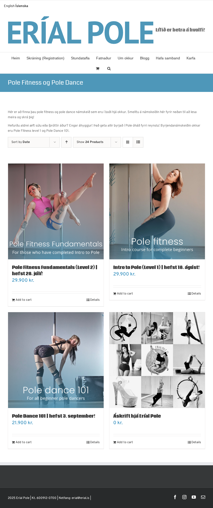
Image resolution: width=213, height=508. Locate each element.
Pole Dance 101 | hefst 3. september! (53, 416)
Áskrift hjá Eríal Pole (137, 416)
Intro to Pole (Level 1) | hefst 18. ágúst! (156, 268)
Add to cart (24, 300)
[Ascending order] (66, 142)
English (9, 6)
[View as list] (138, 142)
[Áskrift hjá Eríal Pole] (157, 360)
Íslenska (21, 6)
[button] (109, 68)
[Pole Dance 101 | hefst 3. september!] (56, 360)
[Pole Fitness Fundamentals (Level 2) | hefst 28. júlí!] (56, 211)
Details (95, 300)
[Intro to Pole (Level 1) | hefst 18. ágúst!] (157, 211)
